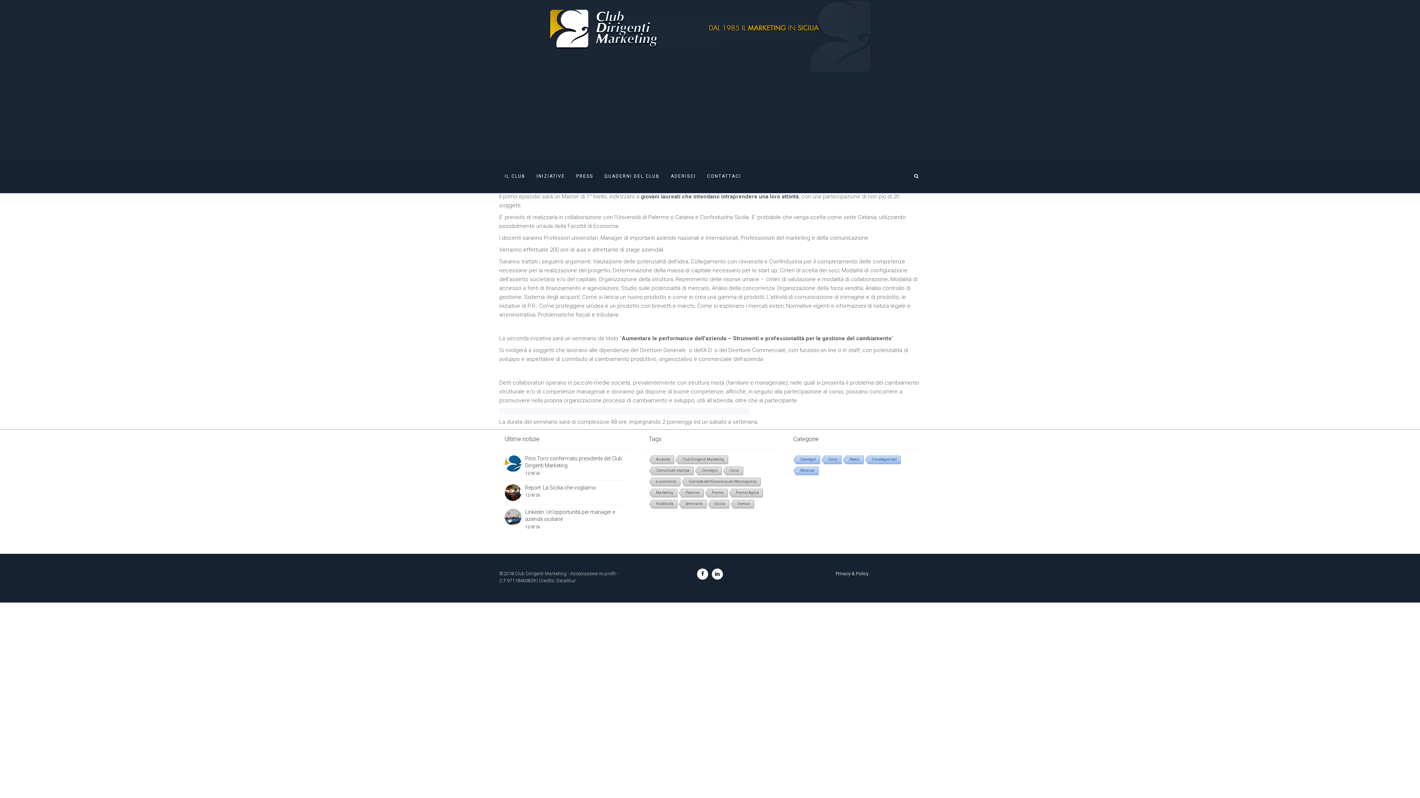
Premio (718, 493)
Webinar (807, 470)
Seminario (694, 504)
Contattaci (724, 176)
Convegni (710, 470)
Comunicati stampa (673, 470)
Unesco (743, 504)
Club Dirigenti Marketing (703, 459)
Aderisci (683, 176)
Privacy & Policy (852, 573)
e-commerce (666, 482)
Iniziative (551, 176)
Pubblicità (664, 504)
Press (584, 176)
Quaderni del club (632, 176)
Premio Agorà (747, 493)
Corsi (734, 470)
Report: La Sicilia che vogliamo (560, 488)
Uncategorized (884, 459)
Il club (515, 176)
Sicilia (720, 504)
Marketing (664, 493)
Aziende (663, 459)
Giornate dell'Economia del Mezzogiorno (723, 482)
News (855, 459)
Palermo (693, 493)
